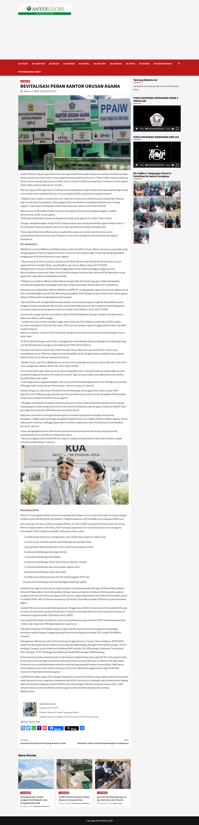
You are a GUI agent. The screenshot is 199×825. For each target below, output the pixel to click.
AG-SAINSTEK (38, 63)
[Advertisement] (99, 39)
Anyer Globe (117, 803)
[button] (157, 118)
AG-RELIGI (54, 63)
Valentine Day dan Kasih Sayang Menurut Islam (43, 742)
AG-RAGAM (144, 63)
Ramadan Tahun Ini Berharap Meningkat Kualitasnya (103, 742)
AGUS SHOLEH (48, 91)
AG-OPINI (130, 63)
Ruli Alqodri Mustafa (42, 806)
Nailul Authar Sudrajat (81, 803)
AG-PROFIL (84, 63)
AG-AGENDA (69, 63)
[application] (157, 118)
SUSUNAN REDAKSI (163, 63)
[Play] (137, 128)
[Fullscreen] (177, 128)
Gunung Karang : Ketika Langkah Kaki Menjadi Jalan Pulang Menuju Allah (34, 800)
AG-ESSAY (23, 63)
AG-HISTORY (99, 63)
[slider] (155, 128)
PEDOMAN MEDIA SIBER (29, 71)
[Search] (179, 63)
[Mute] (173, 128)
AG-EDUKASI (116, 63)
